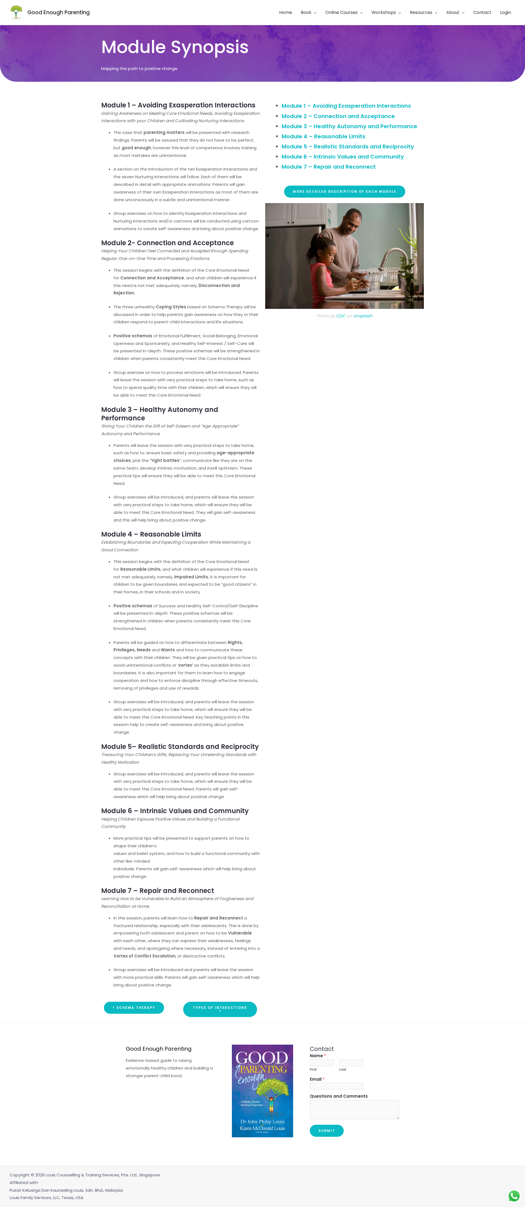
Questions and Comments (339, 1096)
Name (318, 1056)
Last (342, 1069)
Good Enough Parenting (58, 12)
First (313, 1069)
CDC (341, 316)
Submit (327, 1130)
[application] (314, 12)
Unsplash (362, 316)
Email (317, 1079)
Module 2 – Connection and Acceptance (338, 116)
